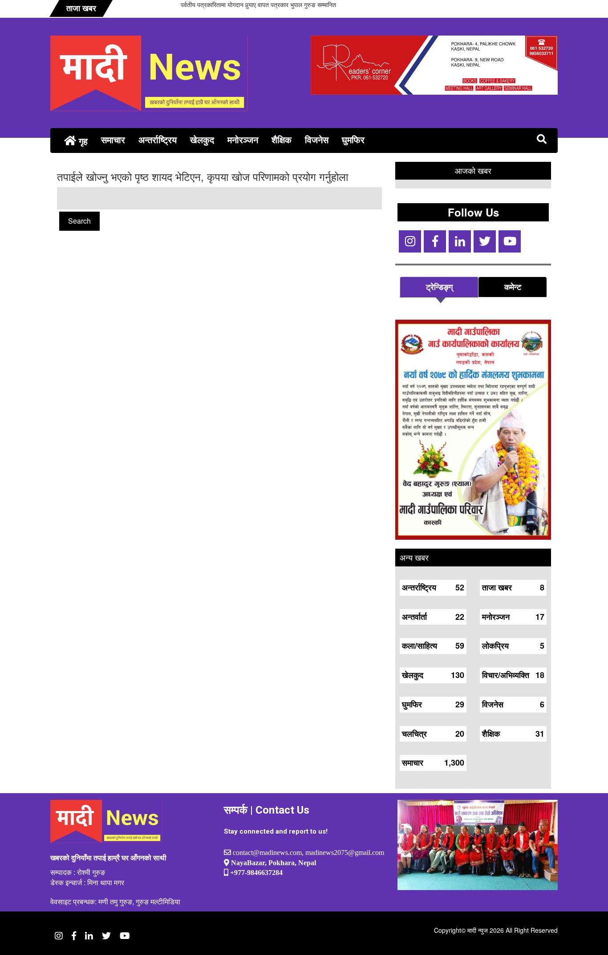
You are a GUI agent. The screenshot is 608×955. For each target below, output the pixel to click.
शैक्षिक (282, 139)
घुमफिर (353, 139)
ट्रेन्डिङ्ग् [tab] (439, 287)
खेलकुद (202, 139)
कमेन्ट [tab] (512, 287)
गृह (82, 140)
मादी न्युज (477, 930)
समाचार (113, 139)
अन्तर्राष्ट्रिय (157, 139)
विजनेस (316, 139)
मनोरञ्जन (242, 139)
